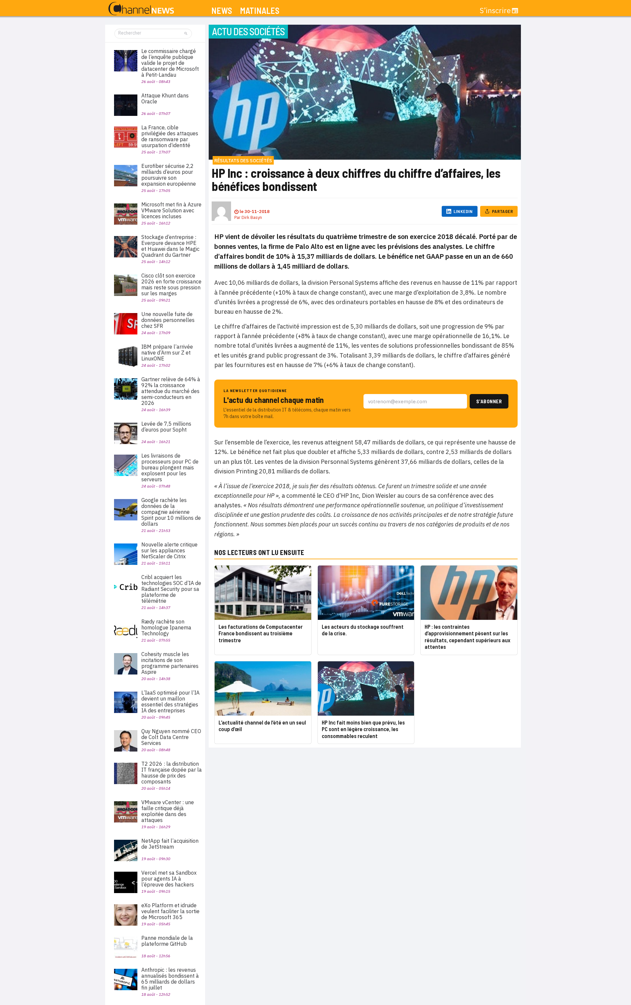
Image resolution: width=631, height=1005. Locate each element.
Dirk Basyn (252, 217)
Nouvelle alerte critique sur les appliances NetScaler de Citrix (169, 550)
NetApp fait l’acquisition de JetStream (170, 843)
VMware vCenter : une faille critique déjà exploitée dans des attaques (167, 811)
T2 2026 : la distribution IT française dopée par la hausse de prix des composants (171, 772)
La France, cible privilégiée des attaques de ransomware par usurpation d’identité (169, 136)
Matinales (259, 10)
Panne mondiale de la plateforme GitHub (167, 941)
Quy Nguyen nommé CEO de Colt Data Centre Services (171, 737)
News (221, 10)
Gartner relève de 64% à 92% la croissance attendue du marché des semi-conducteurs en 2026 (170, 391)
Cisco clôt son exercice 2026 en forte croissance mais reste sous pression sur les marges (171, 284)
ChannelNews (141, 9)
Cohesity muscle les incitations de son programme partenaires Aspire (170, 663)
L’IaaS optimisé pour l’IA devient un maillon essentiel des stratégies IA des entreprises (170, 701)
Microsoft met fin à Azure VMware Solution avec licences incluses (171, 210)
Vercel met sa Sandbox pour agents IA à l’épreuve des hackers (169, 878)
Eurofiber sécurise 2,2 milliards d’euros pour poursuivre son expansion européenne (168, 175)
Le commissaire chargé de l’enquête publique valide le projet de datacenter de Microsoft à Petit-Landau (170, 63)
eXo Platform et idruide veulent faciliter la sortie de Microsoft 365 (170, 911)
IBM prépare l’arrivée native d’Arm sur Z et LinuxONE (167, 352)
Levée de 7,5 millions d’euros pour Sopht (166, 426)
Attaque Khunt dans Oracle (165, 98)
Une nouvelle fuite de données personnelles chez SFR (168, 320)
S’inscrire (495, 10)
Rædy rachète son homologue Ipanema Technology (166, 627)
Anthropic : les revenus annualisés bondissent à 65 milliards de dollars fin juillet (170, 978)
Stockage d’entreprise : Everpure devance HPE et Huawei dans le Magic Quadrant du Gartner (170, 246)
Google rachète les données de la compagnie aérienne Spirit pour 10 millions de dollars (171, 512)
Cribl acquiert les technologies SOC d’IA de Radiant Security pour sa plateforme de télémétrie (171, 589)
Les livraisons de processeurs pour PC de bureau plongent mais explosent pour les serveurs (170, 467)
